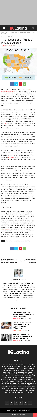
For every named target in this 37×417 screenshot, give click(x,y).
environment (19, 241)
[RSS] (25, 403)
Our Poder (8, 32)
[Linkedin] (16, 403)
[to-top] (35, 414)
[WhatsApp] (24, 84)
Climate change (10, 241)
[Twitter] (16, 84)
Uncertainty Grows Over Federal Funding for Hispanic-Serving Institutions (23, 314)
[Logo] (18, 355)
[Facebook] (12, 84)
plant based (27, 241)
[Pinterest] (20, 84)
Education (14, 32)
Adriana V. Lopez (7, 45)
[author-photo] (18, 277)
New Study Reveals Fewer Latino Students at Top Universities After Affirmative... (22, 325)
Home (2, 32)
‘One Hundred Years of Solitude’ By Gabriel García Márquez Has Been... (22, 336)
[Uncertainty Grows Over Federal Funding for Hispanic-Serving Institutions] (6, 316)
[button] (3, 28)
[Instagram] (11, 403)
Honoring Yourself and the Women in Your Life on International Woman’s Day (9, 261)
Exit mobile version (18, 415)
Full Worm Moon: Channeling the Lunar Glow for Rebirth (28, 261)
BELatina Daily (17, 318)
